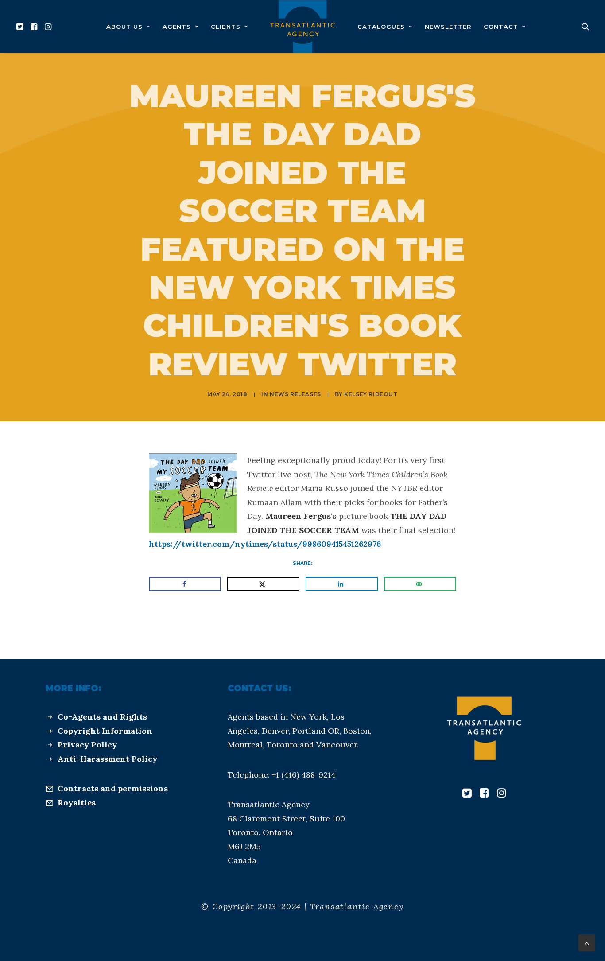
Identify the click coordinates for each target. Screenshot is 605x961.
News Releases (295, 394)
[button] (21, 26)
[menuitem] (21, 26)
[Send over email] (420, 584)
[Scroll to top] (586, 942)
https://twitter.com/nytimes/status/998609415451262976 (265, 544)
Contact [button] (501, 26)
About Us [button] (124, 26)
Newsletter (448, 26)
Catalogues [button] (381, 26)
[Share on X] (263, 584)
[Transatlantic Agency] (302, 26)
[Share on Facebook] (185, 584)
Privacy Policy (87, 744)
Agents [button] (177, 26)
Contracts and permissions (113, 788)
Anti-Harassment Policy (107, 759)
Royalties (77, 803)
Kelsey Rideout (370, 394)
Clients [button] (225, 26)
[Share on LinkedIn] (342, 584)
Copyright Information (105, 731)
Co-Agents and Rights (102, 717)
